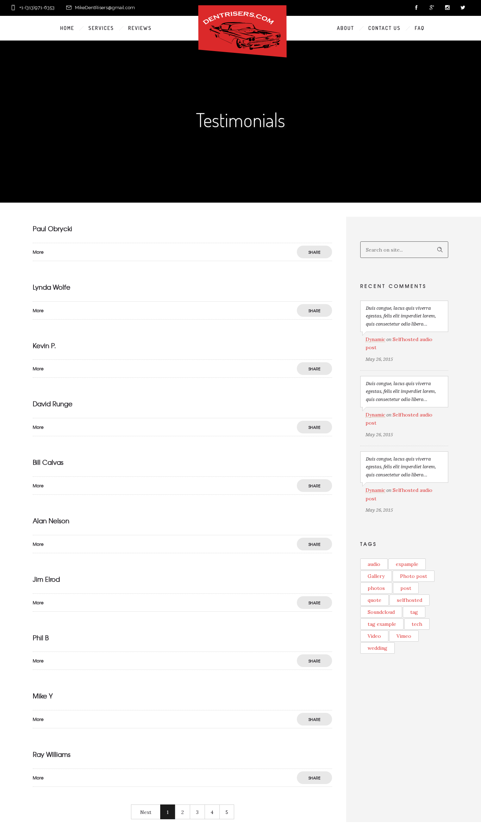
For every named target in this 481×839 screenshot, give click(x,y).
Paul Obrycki (52, 228)
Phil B (41, 637)
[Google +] (431, 8)
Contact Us (384, 28)
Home (67, 28)
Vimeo (403, 636)
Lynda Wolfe (51, 287)
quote (374, 600)
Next (145, 812)
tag (414, 612)
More (38, 252)
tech (417, 624)
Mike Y (43, 696)
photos (376, 588)
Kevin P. (44, 345)
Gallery (376, 576)
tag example (382, 624)
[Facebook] (416, 8)
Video (374, 636)
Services (101, 28)
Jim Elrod (46, 579)
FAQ (420, 28)
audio (374, 564)
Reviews (140, 28)
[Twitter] (462, 8)
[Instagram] (447, 8)
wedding (377, 648)
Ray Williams (51, 754)
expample (407, 564)
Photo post (413, 576)
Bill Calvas (48, 462)
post (405, 588)
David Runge (53, 403)
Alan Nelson (51, 520)
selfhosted (409, 600)
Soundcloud (381, 612)
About (345, 28)
